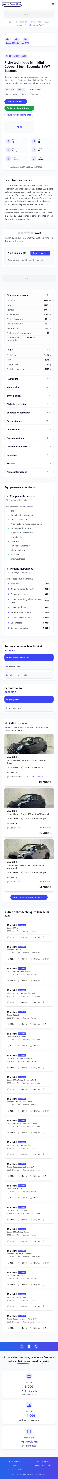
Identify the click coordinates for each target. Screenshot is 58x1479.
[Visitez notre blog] (22, 1346)
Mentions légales (43, 1461)
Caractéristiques (14, 101)
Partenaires (15, 1465)
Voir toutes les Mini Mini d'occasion (27, 897)
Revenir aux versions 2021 (19, 115)
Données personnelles (43, 1465)
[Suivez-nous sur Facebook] (29, 1346)
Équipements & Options (18, 108)
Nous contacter (15, 1461)
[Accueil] (10, 22)
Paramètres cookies (15, 1469)
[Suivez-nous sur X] (36, 1346)
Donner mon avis (40, 253)
